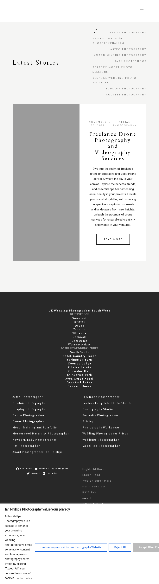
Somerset (79, 318)
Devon (79, 325)
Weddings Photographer (100, 439)
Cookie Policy (24, 578)
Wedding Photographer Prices (105, 433)
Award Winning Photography (120, 55)
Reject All (120, 547)
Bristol (79, 321)
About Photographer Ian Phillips (38, 452)
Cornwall (79, 337)
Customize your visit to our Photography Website (71, 547)
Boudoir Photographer (30, 403)
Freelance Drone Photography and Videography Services (113, 146)
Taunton (79, 329)
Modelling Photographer (101, 445)
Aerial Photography (128, 32)
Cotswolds (79, 340)
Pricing (88, 421)
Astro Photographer (28, 396)
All (96, 32)
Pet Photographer (26, 445)
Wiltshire (80, 333)
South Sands (79, 352)
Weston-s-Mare (79, 344)
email (86, 498)
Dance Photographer (28, 415)
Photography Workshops (101, 427)
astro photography (128, 49)
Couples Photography (126, 94)
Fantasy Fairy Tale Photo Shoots (107, 403)
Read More (113, 239)
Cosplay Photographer (30, 409)
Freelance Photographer (101, 396)
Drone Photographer (28, 421)
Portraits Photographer (100, 415)
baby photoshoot (130, 61)
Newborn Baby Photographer (35, 439)
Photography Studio (97, 409)
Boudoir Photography (125, 88)
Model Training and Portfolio (35, 427)
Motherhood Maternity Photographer (41, 433)
